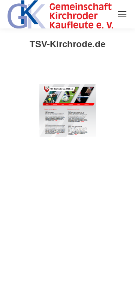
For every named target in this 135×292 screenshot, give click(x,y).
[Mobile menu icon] (122, 14)
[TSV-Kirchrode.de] (67, 110)
